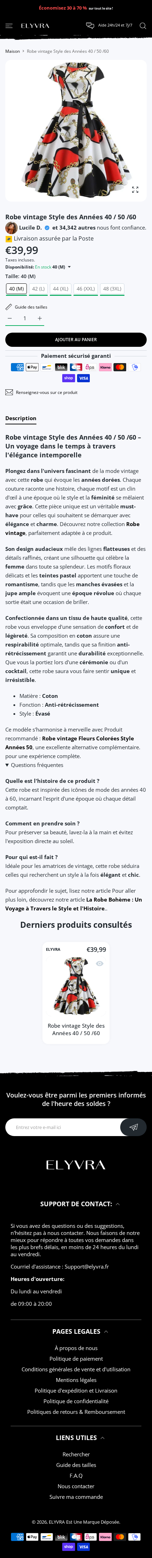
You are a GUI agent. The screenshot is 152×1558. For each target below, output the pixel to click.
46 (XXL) (86, 288)
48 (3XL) (112, 288)
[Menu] (9, 25)
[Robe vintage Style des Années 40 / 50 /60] (76, 986)
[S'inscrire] (133, 1127)
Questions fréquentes (37, 764)
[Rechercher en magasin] (143, 25)
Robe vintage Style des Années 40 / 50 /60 (76, 1029)
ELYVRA (53, 949)
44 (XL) (60, 288)
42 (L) (38, 288)
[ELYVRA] (35, 26)
